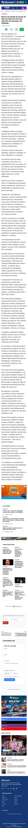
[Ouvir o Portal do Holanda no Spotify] (22, 29)
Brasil (3, 801)
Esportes (16, 803)
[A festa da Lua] (20, 580)
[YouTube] (14, 788)
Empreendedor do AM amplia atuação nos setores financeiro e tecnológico (8, 571)
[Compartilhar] (16, 29)
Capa (3, 795)
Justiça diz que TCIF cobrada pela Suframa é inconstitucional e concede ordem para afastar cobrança (16, 766)
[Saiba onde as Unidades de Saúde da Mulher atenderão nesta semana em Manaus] (3, 759)
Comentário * (7, 660)
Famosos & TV (5, 799)
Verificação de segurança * (10, 670)
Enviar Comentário (9, 679)
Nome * (5, 648)
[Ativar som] (25, 498)
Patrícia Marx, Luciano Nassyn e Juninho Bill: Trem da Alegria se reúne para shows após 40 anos (13, 520)
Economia (4, 803)
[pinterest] (11, 788)
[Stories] (18, 2)
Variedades (7, 11)
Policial (15, 797)
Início (2, 11)
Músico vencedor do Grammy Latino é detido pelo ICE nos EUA (12, 528)
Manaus (16, 799)
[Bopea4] (8, 2)
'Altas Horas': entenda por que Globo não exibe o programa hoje (7, 551)
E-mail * (5, 654)
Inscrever (5, 622)
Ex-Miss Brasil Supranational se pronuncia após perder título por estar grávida (19, 564)
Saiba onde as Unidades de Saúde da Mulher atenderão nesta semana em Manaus (15, 760)
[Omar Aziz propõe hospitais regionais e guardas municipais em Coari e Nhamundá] (14, 745)
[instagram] (8, 788)
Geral (3, 805)
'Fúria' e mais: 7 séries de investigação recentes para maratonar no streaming (13, 511)
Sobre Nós (9, 826)
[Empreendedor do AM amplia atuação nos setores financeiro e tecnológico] (8, 562)
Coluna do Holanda (18, 795)
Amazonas (4, 797)
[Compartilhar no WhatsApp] (11, 29)
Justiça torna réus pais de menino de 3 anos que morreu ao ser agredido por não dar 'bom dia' (16, 772)
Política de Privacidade (16, 826)
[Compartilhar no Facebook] (6, 29)
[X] (5, 788)
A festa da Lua (18, 586)
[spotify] (16, 788)
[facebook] (2, 788)
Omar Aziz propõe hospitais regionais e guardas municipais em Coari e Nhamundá (13, 753)
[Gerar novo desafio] (10, 673)
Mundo (15, 801)
